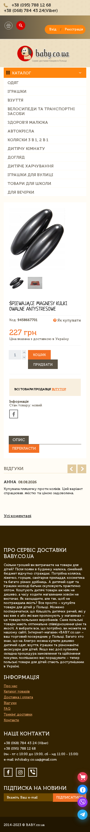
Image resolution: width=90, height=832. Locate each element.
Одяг (13, 82)
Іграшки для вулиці (30, 174)
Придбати (42, 364)
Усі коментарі (17, 515)
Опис (18, 439)
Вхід (52, 29)
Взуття (15, 100)
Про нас (10, 686)
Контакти (11, 720)
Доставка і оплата (18, 697)
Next (82, 469)
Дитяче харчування (31, 166)
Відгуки (10, 703)
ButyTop (59, 389)
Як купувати (68, 320)
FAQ (7, 709)
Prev (72, 469)
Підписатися (69, 797)
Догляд (16, 157)
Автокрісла (21, 131)
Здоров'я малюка (28, 122)
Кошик (39, 355)
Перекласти (24, 448)
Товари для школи (29, 183)
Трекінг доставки (18, 714)
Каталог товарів (17, 691)
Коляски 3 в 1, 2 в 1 (28, 139)
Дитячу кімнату (26, 148)
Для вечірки (21, 192)
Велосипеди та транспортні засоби (41, 111)
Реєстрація (74, 29)
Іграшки (17, 91)
